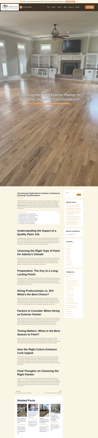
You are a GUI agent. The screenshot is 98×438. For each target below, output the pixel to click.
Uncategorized (69, 313)
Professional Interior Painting (72, 303)
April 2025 (68, 258)
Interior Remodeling (70, 299)
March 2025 (68, 260)
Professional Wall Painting (71, 307)
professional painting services (72, 305)
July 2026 (68, 246)
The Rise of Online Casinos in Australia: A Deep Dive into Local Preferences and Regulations (72, 223)
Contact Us (71, 7)
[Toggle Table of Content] (58, 212)
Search (67, 192)
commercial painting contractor (72, 280)
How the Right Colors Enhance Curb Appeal (26, 222)
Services (59, 7)
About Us (53, 7)
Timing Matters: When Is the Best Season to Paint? (28, 220)
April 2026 (68, 252)
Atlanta (23, 379)
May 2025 (68, 256)
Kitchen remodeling (70, 301)
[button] (59, 7)
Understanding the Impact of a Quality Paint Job (27, 213)
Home (48, 7)
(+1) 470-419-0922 (27, 7)
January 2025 (69, 262)
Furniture (68, 291)
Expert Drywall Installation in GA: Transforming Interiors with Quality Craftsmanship (55, 418)
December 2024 (69, 264)
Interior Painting (69, 297)
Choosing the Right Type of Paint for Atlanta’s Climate (28, 215)
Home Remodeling (70, 295)
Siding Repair (69, 311)
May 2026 (68, 250)
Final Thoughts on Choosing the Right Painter (27, 223)
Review (67, 309)
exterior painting (69, 286)
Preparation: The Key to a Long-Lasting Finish (27, 216)
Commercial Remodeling (71, 282)
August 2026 (68, 244)
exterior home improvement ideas (73, 284)
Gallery (65, 7)
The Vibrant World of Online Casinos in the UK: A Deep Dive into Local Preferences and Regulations (73, 218)
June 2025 (68, 254)
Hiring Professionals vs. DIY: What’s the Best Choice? (28, 218)
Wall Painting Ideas (70, 315)
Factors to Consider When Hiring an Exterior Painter (28, 219)
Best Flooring (69, 276)
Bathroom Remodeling (70, 274)
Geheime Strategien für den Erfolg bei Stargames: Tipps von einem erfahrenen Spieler (73, 213)
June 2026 (68, 248)
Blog (18, 424)
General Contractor (70, 293)
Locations (77, 7)
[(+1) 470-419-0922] (20, 7)
